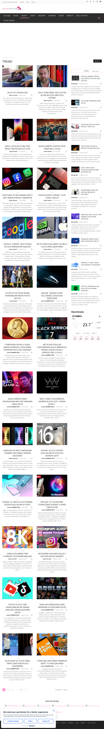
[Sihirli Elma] (29, 705)
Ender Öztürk (13, 151)
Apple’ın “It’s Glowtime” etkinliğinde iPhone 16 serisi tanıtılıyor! (52, 504)
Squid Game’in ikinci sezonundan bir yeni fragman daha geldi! (17, 401)
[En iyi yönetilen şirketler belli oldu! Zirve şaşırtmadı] (52, 228)
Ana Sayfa (5, 58)
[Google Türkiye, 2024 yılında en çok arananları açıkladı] (17, 228)
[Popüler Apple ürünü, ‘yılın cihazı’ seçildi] (52, 179)
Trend (17, 89)
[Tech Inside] (59, 705)
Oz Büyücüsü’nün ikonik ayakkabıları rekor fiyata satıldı (17, 295)
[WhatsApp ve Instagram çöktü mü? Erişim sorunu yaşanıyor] (17, 179)
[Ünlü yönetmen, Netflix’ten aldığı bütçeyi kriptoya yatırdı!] (52, 76)
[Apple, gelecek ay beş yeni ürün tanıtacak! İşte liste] (17, 130)
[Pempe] (52, 9)
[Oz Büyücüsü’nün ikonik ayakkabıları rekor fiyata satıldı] (17, 277)
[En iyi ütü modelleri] (17, 76)
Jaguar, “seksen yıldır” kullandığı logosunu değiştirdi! (52, 295)
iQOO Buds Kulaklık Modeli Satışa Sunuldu (90, 147)
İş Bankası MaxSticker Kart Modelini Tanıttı (90, 240)
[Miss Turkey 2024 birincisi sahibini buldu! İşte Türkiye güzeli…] (52, 382)
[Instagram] (90, 1)
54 (21, 690)
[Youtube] (100, 1)
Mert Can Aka (13, 95)
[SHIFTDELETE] (13, 705)
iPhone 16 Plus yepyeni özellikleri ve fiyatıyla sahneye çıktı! (52, 453)
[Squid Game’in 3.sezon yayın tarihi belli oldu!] (52, 130)
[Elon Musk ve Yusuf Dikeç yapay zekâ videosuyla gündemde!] (17, 644)
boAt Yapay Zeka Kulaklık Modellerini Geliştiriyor (90, 170)
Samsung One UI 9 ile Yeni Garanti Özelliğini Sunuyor (91, 216)
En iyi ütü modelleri (17, 92)
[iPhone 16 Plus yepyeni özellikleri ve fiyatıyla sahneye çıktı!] (52, 434)
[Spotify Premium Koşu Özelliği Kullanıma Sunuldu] (75, 288)
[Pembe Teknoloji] (76, 705)
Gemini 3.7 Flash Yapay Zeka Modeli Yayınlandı (90, 264)
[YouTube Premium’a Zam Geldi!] (75, 102)
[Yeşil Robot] (44, 705)
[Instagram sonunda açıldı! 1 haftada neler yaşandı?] (52, 537)
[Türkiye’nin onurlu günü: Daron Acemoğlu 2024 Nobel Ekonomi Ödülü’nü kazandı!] (17, 328)
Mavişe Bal (74, 83)
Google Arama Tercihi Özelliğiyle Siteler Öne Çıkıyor (90, 78)
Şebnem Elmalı (13, 458)
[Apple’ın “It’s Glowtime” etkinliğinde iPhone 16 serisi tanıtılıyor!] (52, 486)
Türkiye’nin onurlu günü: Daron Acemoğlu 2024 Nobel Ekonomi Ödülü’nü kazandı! (17, 347)
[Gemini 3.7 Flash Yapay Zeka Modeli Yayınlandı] (75, 264)
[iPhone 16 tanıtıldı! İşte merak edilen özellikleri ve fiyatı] (17, 486)
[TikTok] (93, 1)
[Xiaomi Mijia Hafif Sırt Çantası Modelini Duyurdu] (75, 192)
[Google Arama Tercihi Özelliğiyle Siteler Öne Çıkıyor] (75, 78)
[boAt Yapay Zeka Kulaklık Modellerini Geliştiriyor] (75, 169)
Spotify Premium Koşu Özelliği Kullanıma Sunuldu (90, 288)
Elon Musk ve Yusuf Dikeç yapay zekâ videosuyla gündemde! (17, 663)
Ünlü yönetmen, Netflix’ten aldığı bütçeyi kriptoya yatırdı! (52, 95)
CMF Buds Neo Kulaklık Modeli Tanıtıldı (90, 125)
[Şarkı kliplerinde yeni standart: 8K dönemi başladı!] (17, 537)
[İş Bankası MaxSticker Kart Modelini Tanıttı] (75, 241)
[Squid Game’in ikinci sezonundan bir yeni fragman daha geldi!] (17, 382)
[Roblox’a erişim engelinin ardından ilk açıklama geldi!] (52, 588)
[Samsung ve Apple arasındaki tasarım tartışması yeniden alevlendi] (17, 434)
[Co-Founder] (93, 705)
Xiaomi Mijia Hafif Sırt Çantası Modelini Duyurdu (89, 192)
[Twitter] (97, 1)
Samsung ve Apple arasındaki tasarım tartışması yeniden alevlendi (17, 453)
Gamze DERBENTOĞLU (47, 301)
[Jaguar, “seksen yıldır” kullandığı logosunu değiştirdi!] (52, 277)
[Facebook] (87, 1)
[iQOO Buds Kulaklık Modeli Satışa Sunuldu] (75, 148)
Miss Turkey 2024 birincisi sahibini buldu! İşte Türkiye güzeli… (52, 401)
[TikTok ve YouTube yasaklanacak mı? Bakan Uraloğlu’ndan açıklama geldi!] (17, 588)
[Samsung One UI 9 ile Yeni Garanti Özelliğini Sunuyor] (75, 216)
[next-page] (25, 689)
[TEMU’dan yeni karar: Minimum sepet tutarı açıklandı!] (52, 644)
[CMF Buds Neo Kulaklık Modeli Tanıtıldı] (75, 126)
